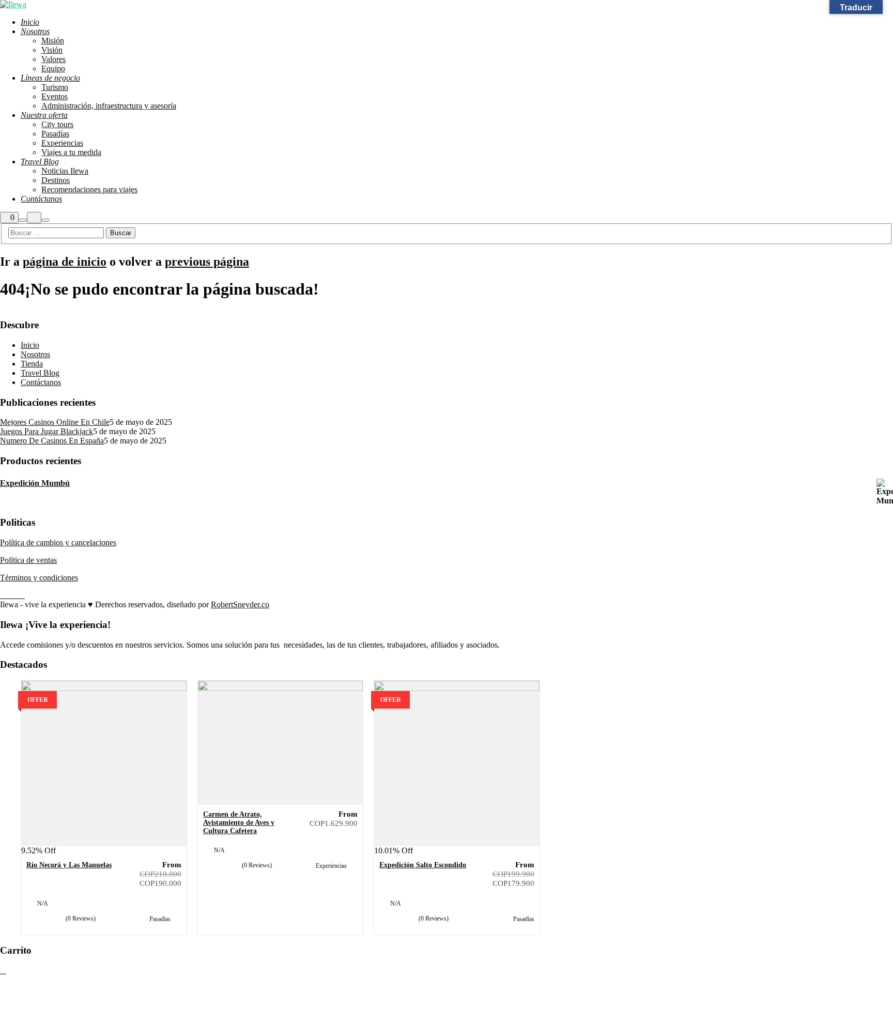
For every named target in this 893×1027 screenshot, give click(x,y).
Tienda (32, 363)
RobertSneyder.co (240, 604)
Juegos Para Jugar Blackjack (46, 431)
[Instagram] (15, 595)
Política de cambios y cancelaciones (58, 542)
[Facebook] (9, 595)
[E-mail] (3, 595)
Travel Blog (40, 373)
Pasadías (160, 919)
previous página (207, 261)
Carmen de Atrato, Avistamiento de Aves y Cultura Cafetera (238, 822)
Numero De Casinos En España (52, 440)
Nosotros (35, 354)
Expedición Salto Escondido (422, 865)
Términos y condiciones (39, 577)
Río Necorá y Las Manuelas (69, 865)
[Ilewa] (13, 4)
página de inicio (64, 261)
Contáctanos (41, 382)
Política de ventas (28, 560)
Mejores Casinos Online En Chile (55, 422)
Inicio (30, 345)
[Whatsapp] (22, 595)
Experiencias (332, 865)
